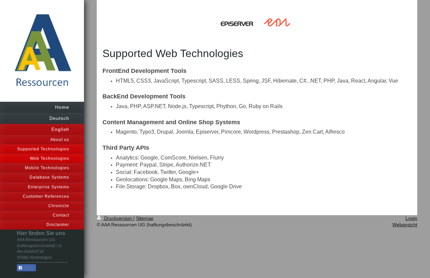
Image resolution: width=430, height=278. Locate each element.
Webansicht (404, 224)
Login (411, 218)
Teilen (29, 268)
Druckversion (118, 218)
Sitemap (145, 218)
